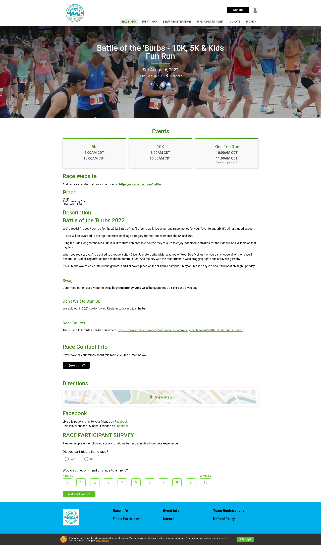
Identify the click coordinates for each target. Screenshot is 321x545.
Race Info (129, 21)
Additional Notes (78, 494)
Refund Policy (224, 519)
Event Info (149, 21)
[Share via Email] (162, 84)
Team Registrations (177, 21)
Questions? (76, 365)
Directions (175, 76)
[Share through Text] (168, 84)
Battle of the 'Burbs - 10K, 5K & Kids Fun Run (160, 52)
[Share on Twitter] (156, 84)
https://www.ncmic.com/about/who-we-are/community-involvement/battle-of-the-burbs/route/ (180, 330)
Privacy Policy (102, 540)
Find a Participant (210, 21)
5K (94, 146)
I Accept (245, 539)
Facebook (121, 421)
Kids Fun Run (226, 146)
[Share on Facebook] (151, 84)
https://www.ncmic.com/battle (140, 184)
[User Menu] (255, 10)
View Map (163, 397)
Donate (238, 10)
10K (160, 146)
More (250, 21)
